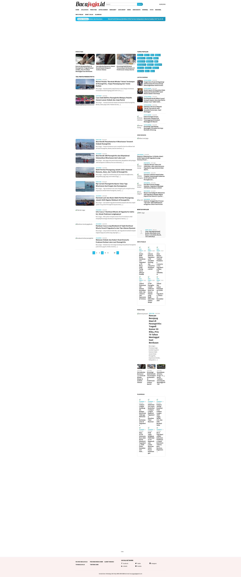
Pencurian (140, 55)
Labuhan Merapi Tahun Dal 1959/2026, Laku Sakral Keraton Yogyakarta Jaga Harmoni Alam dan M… (154, 167)
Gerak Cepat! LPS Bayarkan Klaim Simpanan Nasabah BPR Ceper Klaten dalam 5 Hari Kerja (154, 91)
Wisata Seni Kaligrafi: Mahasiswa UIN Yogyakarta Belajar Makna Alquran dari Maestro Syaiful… (154, 194)
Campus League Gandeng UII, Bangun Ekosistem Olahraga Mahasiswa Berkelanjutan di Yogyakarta (142, 415)
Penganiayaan (141, 58)
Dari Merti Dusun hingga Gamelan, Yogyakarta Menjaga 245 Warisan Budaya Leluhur (153, 186)
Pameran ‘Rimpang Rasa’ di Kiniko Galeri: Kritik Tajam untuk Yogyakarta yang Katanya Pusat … (150, 158)
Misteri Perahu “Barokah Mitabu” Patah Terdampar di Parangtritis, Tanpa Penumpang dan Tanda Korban (115, 83)
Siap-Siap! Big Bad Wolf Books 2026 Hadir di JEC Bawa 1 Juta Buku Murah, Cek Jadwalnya (153, 234)
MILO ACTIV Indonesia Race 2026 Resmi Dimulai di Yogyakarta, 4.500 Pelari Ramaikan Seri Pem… (142, 442)
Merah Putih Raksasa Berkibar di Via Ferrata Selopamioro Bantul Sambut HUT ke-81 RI (106, 19)
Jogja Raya (98, 79)
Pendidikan (150, 64)
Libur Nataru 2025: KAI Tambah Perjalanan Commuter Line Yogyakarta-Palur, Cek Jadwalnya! (160, 264)
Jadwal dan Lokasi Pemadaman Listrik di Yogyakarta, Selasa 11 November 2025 (160, 292)
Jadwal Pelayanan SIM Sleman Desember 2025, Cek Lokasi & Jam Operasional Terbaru (142, 291)
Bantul (152, 71)
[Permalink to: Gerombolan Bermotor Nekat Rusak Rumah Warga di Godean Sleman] (105, 59)
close (122, 551)
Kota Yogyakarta (142, 64)
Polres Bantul (150, 61)
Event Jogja (140, 67)
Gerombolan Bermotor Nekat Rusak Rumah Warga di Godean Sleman (105, 68)
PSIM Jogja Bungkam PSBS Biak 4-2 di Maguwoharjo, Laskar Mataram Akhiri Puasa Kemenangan (151, 443)
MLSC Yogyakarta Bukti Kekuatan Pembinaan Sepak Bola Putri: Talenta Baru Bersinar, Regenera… (160, 442)
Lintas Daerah (142, 77)
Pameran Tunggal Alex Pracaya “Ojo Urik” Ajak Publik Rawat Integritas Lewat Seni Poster (154, 202)
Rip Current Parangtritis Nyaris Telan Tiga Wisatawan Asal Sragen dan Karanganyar (111, 185)
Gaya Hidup (99, 95)
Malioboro (157, 55)
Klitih (152, 55)
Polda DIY (147, 55)
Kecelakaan (148, 67)
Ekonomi (156, 58)
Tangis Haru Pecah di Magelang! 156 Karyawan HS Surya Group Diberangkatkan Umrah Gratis (154, 83)
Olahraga (141, 394)
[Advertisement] (120, 36)
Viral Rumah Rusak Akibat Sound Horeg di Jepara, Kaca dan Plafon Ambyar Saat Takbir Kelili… (154, 100)
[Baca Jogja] (90, 4)
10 (114, 253)
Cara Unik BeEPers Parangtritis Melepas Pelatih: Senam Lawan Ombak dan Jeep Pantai (114, 99)
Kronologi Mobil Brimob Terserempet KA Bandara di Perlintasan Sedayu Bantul (126, 68)
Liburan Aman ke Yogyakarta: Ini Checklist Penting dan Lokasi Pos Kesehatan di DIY (151, 261)
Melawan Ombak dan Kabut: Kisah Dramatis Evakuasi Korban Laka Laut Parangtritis (112, 241)
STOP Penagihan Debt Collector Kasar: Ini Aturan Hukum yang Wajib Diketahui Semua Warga (151, 293)
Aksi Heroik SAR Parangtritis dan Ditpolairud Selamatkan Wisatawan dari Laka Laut (112, 157)
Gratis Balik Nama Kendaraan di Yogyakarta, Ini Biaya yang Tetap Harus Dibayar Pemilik (142, 264)
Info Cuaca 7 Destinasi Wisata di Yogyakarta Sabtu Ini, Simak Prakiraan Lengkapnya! (115, 213)
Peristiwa (79, 52)
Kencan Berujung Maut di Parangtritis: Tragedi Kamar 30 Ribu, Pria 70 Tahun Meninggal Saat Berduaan (84, 68)
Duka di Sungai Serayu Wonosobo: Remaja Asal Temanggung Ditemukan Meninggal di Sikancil (152, 119)
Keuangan (149, 58)
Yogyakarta (155, 67)
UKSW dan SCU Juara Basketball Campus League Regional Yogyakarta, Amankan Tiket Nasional (151, 413)
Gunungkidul (158, 64)
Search (140, 4)
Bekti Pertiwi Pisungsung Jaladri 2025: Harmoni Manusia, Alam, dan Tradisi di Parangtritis (114, 171)
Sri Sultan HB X (141, 61)
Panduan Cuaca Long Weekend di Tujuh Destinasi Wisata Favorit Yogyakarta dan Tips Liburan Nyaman (115, 227)
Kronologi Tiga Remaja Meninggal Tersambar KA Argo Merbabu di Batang (153, 128)
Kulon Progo (140, 71)
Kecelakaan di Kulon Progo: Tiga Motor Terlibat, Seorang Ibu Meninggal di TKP (161, 378)
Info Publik (141, 242)
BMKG (156, 61)
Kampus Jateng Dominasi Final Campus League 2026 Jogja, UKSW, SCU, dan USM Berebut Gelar (159, 415)
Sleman (147, 71)
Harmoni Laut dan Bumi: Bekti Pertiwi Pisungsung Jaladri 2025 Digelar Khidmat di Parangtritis (114, 199)
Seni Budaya (141, 135)
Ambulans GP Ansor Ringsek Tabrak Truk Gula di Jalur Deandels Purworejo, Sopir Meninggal (153, 109)
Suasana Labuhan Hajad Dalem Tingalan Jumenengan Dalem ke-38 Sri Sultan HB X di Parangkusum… (154, 177)
